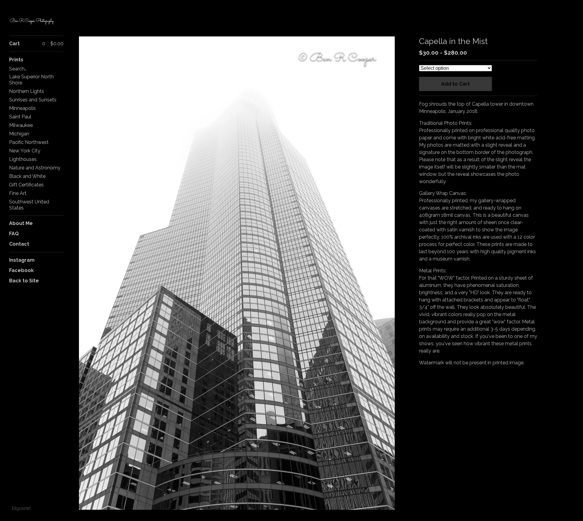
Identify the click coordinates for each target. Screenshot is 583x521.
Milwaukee (21, 125)
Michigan (19, 134)
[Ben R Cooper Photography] (32, 21)
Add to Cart (455, 84)
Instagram (22, 260)
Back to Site (24, 281)
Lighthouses (23, 159)
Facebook (21, 270)
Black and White (27, 176)
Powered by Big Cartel (21, 508)
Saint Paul (20, 117)
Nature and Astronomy (34, 168)
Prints (16, 60)
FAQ (14, 234)
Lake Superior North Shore (31, 80)
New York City (24, 151)
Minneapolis (22, 108)
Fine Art (17, 193)
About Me (21, 223)
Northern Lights (26, 91)
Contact (19, 244)
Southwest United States (29, 205)
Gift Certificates (26, 185)
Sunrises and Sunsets (32, 100)
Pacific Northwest (29, 142)
